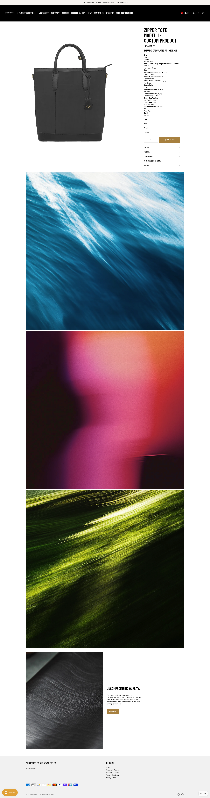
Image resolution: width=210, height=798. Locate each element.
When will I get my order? (152, 161)
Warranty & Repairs (112, 772)
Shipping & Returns (112, 770)
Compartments (148, 156)
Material (147, 152)
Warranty (147, 165)
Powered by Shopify (47, 794)
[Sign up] (102, 768)
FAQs (107, 767)
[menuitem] (27, 13)
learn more (112, 711)
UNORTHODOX (36, 794)
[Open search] (193, 13)
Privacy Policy (111, 778)
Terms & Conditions (112, 775)
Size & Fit (147, 147)
